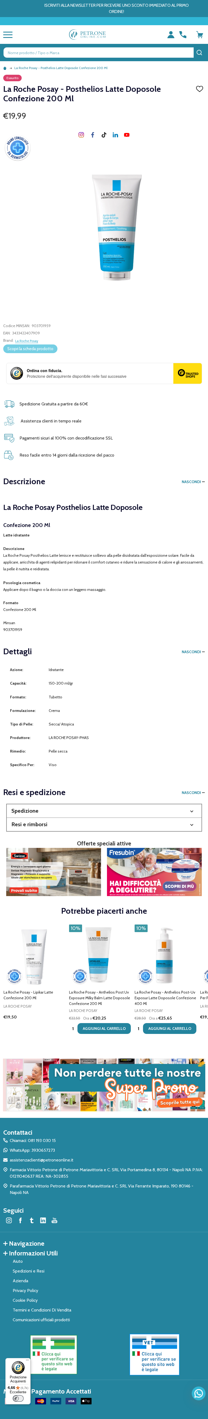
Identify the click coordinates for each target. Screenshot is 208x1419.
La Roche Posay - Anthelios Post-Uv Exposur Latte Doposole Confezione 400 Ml (165, 998)
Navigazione (26, 1243)
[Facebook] (93, 135)
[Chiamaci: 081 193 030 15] (182, 34)
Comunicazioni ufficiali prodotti (41, 1319)
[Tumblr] (104, 135)
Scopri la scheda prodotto (30, 348)
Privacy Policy (25, 1290)
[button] (104, 811)
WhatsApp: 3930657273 (32, 1150)
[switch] (18, 1398)
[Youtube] (127, 135)
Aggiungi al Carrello (104, 1028)
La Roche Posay (26, 341)
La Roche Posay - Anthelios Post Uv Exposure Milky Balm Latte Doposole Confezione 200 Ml (99, 998)
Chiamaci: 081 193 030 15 (33, 1140)
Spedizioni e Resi (28, 1271)
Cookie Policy (25, 1300)
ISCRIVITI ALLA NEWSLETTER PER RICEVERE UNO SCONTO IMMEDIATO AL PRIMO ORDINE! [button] (116, 8)
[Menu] (27, 1361)
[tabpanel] (34, 981)
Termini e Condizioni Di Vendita (42, 1310)
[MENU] (6, 34)
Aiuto (18, 1261)
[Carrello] (199, 34)
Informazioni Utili (33, 1253)
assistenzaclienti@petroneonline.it (41, 1160)
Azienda (20, 1280)
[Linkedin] (115, 135)
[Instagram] (81, 135)
